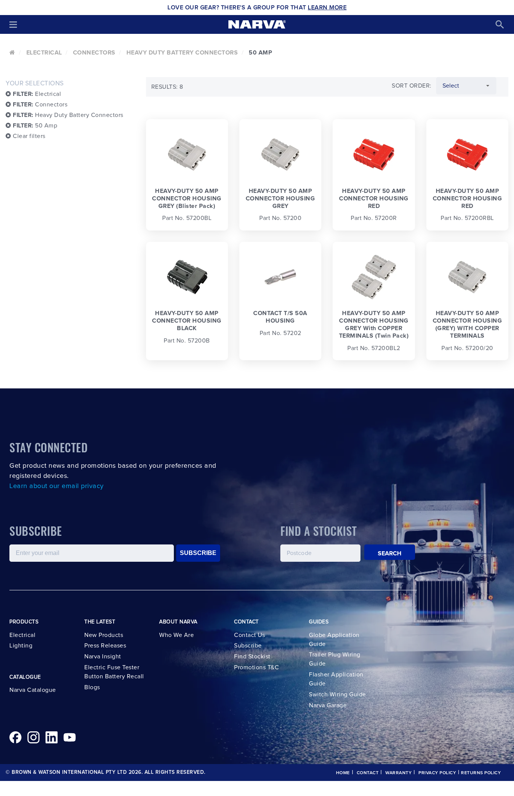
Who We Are (176, 635)
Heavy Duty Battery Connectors (182, 53)
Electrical (44, 53)
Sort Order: (412, 86)
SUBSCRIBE (198, 553)
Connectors (94, 53)
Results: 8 (167, 87)
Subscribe (248, 646)
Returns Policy (481, 773)
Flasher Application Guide (336, 679)
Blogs (92, 687)
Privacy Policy (437, 773)
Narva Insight (102, 656)
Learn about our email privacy (56, 486)
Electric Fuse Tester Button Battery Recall (114, 671)
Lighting (20, 646)
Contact (368, 773)
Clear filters (28, 136)
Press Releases (105, 646)
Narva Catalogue (32, 690)
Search (390, 553)
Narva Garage (328, 705)
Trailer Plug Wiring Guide (334, 659)
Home (343, 773)
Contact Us (249, 635)
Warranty (398, 773)
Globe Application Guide (334, 639)
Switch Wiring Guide (337, 694)
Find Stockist (252, 656)
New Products (103, 635)
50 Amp (35, 126)
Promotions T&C (256, 667)
